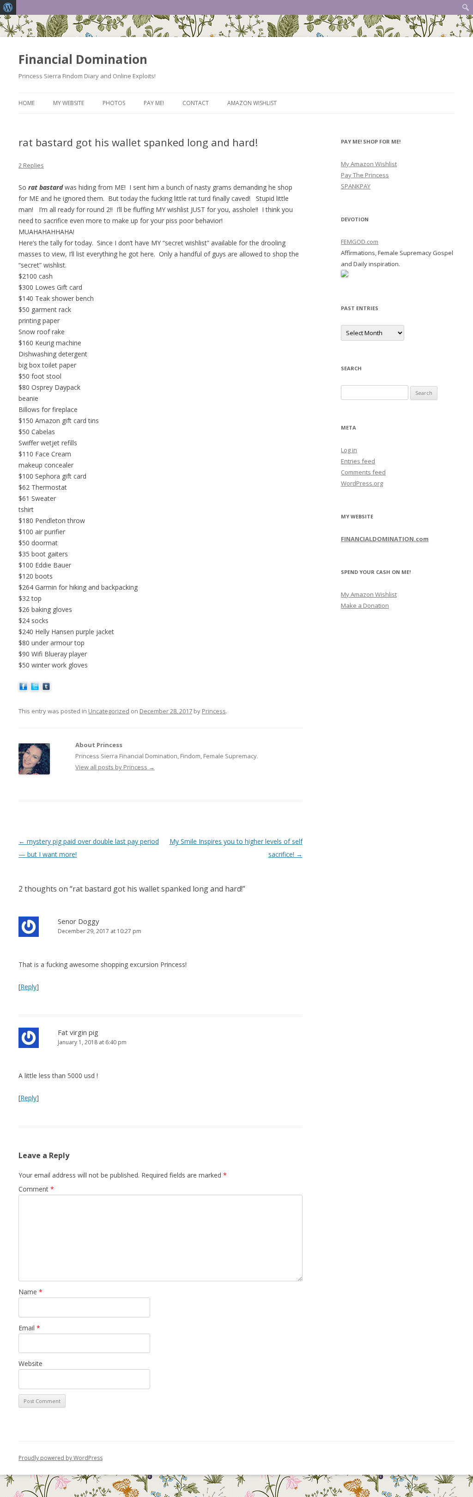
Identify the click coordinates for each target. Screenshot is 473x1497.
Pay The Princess (365, 175)
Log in (349, 450)
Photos (114, 103)
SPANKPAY (355, 186)
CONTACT (195, 103)
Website (30, 1363)
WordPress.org (362, 483)
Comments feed (363, 472)
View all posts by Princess (115, 767)
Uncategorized (108, 711)
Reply (28, 986)
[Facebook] (23, 688)
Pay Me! (154, 103)
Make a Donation (365, 605)
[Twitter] (35, 688)
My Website (68, 103)
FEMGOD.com (359, 241)
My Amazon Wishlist (369, 164)
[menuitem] (8, 7)
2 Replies (31, 165)
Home (26, 103)
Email (29, 1327)
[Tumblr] (46, 688)
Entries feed (358, 461)
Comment (36, 1189)
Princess (214, 711)
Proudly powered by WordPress (60, 1458)
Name (30, 1291)
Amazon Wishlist (252, 103)
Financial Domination (82, 59)
